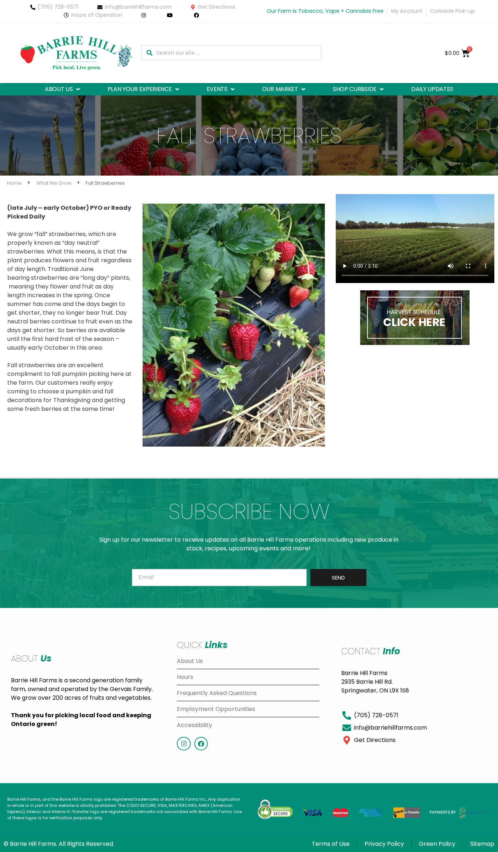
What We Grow (53, 183)
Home (14, 183)
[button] (63, 89)
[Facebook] (201, 743)
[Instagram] (183, 743)
